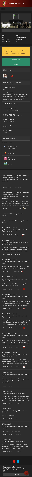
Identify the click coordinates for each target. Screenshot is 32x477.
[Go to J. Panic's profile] (5, 76)
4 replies (18, 386)
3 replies (18, 419)
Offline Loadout (7, 409)
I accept (16, 474)
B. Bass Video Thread (9, 228)
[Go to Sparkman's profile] (5, 163)
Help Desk (9, 244)
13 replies (17, 254)
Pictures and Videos (7, 231)
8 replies (17, 235)
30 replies (18, 187)
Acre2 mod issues (8, 240)
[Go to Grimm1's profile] (5, 158)
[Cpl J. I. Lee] (12, 76)
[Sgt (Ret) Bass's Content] (16, 30)
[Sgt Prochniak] (5, 152)
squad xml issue (7, 372)
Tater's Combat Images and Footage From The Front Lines (15, 176)
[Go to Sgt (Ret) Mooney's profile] (5, 147)
